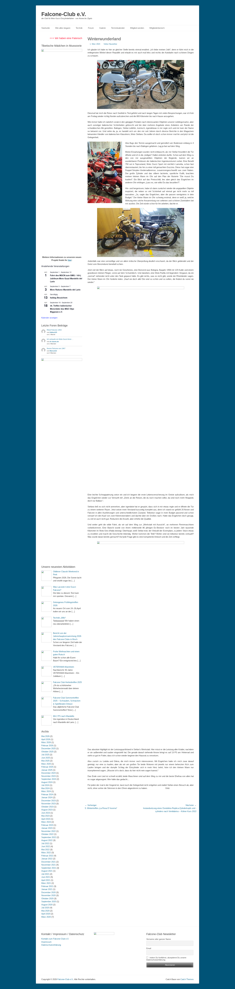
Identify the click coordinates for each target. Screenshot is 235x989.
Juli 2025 (45, 754)
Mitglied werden (137, 28)
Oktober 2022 (47, 834)
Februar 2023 (47, 825)
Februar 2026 (47, 745)
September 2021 (48, 868)
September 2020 (48, 901)
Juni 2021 (45, 877)
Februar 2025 (47, 767)
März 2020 (46, 917)
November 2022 (48, 831)
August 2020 (46, 904)
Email (148, 948)
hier (70, 260)
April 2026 (45, 739)
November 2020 (48, 895)
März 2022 (46, 852)
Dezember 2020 (48, 892)
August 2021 (46, 871)
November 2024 (48, 776)
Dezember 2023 (48, 800)
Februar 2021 (47, 886)
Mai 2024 (45, 788)
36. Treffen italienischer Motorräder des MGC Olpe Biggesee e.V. (62, 308)
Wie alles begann (62, 28)
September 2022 (48, 837)
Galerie (102, 28)
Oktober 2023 (47, 807)
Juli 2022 (45, 843)
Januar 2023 (46, 828)
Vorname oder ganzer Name (158, 939)
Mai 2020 (45, 911)
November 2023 (48, 803)
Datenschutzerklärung (51, 945)
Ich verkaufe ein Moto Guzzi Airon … (60, 339)
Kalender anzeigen (49, 317)
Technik (79, 28)
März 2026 (46, 742)
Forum (91, 28)
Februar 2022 (47, 855)
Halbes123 (53, 332)
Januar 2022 (46, 858)
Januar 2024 (46, 797)
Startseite (45, 28)
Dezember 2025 (48, 748)
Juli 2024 (45, 785)
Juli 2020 (45, 907)
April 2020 (45, 914)
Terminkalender (118, 28)
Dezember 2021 (48, 862)
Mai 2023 (45, 816)
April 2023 (45, 819)
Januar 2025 (46, 770)
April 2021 (45, 880)
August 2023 (46, 810)
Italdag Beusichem (58, 297)
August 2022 (46, 840)
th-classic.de (54, 341)
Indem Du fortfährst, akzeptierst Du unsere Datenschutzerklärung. (166, 958)
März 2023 (46, 822)
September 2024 (48, 779)
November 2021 (48, 865)
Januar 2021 (46, 889)
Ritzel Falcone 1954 (54, 330)
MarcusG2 (53, 351)
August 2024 (46, 782)
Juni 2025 (45, 758)
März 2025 (46, 764)
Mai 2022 (45, 849)
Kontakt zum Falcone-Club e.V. (55, 939)
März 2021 (46, 883)
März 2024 (46, 791)
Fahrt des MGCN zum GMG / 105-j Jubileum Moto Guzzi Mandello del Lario (66, 278)
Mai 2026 (45, 736)
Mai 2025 (45, 761)
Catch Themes (187, 979)
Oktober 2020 (47, 898)
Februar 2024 (47, 794)
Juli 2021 (45, 874)
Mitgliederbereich (157, 28)
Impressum (46, 942)
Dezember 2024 (48, 773)
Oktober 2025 (47, 751)
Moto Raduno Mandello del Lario (65, 289)
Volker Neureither (110, 44)
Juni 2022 (45, 846)
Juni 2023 (45, 813)
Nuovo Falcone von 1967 (56, 348)
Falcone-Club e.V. (63, 14)
